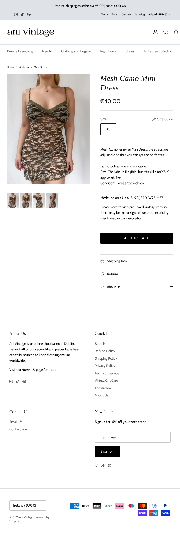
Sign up (107, 451)
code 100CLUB (116, 6)
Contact (126, 14)
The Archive (103, 388)
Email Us (15, 422)
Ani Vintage (26, 517)
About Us (101, 395)
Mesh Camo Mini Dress (33, 67)
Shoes (130, 51)
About (104, 14)
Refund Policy (105, 351)
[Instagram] (16, 14)
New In (47, 51)
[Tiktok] (22, 14)
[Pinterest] (29, 14)
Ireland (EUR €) (157, 14)
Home (11, 67)
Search (100, 344)
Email (114, 14)
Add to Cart (136, 238)
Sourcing (139, 14)
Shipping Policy (106, 358)
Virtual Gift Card (106, 380)
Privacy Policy (105, 366)
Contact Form (19, 429)
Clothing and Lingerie (76, 51)
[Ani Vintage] (31, 32)
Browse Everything (20, 51)
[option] (48, 129)
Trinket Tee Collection (158, 51)
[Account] (154, 32)
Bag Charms (108, 51)
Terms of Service (107, 373)
